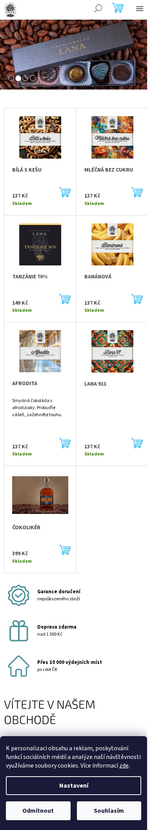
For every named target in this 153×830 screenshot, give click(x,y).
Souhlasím (109, 810)
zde (124, 765)
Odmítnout (38, 810)
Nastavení (73, 785)
